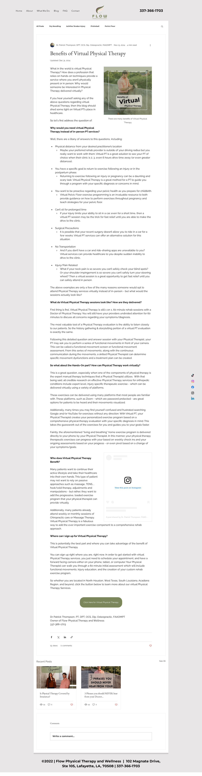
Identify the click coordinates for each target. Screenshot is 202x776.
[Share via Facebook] (51, 637)
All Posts (40, 26)
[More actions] (150, 45)
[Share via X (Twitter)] (58, 637)
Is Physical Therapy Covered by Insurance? (55, 695)
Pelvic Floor (110, 26)
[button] (43, 11)
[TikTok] (192, 375)
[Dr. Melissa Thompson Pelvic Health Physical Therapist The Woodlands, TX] (192, 381)
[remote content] (128, 487)
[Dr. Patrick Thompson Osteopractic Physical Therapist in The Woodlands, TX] (192, 393)
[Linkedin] (192, 398)
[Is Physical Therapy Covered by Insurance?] (56, 677)
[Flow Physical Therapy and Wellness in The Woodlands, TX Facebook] (192, 387)
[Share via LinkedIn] (65, 637)
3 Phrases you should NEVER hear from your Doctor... (101, 695)
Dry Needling (55, 26)
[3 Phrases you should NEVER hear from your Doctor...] (101, 677)
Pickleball (95, 26)
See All (162, 661)
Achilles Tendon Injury (75, 26)
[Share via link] (71, 637)
